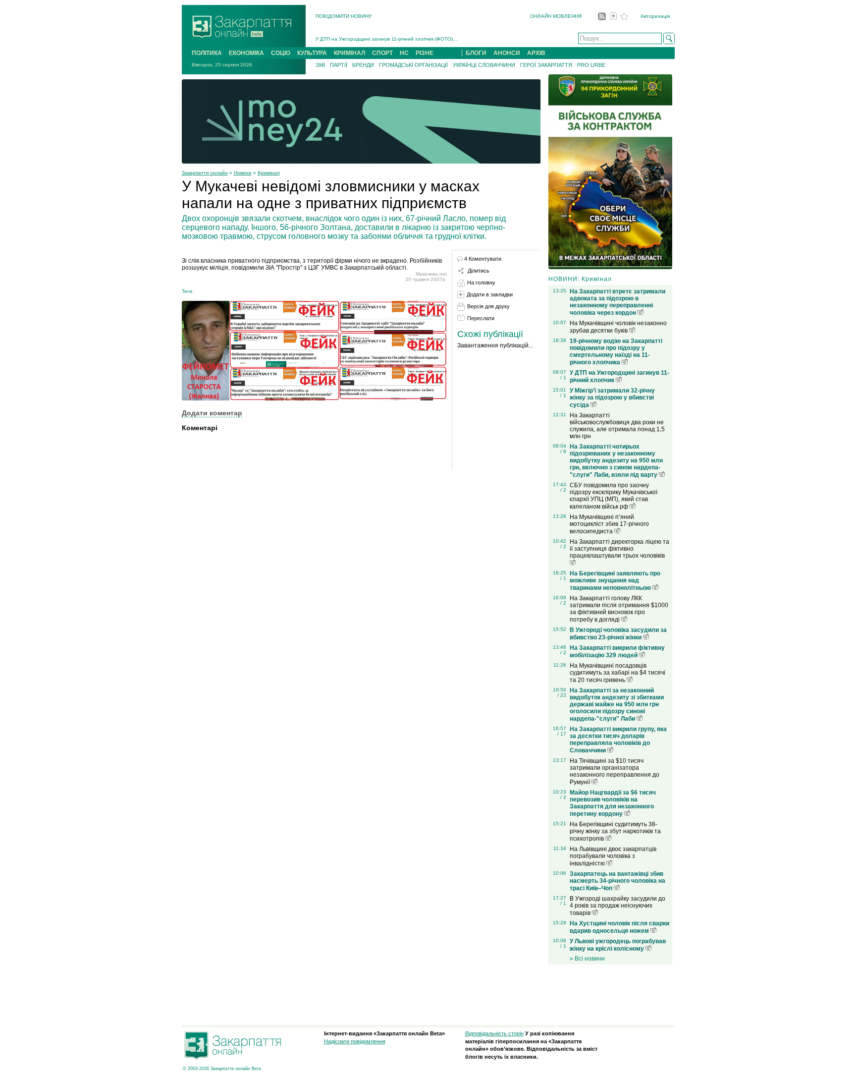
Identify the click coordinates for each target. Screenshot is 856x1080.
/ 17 (561, 734)
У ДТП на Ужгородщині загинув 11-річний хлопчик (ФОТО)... (386, 34)
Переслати (480, 318)
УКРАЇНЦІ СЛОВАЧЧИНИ (484, 65)
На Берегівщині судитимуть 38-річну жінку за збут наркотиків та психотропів (615, 831)
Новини (243, 172)
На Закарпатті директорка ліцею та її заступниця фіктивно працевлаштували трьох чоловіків (619, 548)
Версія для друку (488, 306)
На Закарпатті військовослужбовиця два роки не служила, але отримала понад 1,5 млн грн (617, 426)
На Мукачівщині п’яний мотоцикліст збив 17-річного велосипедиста (609, 524)
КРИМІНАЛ (349, 53)
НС (404, 53)
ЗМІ (320, 65)
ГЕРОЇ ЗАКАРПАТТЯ (546, 65)
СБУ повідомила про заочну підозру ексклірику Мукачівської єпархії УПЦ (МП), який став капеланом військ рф (613, 496)
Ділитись (478, 271)
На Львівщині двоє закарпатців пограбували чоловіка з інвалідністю (613, 856)
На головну (481, 282)
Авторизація (655, 16)
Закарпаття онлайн (205, 172)
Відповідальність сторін (494, 1033)
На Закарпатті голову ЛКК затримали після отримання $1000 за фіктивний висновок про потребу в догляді (619, 609)
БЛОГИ (476, 53)
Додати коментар (212, 413)
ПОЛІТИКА (207, 53)
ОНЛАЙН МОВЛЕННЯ (556, 16)
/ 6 (563, 451)
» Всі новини (587, 958)
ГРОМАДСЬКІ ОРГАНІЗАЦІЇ (413, 65)
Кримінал (269, 172)
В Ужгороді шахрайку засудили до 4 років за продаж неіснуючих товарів (617, 905)
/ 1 (563, 377)
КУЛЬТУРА (312, 53)
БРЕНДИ (363, 65)
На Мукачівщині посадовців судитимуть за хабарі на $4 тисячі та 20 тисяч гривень (617, 672)
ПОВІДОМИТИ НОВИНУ (344, 16)
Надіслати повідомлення (354, 1041)
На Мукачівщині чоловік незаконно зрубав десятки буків (618, 327)
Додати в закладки (490, 294)
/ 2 (563, 490)
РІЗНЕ (424, 53)
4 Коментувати (482, 259)
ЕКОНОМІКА (246, 53)
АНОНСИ (506, 53)
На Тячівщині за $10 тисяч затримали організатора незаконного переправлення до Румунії (614, 771)
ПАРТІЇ (338, 65)
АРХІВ (536, 53)
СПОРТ (382, 53)
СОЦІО (280, 53)
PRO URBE (591, 65)
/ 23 (561, 695)
